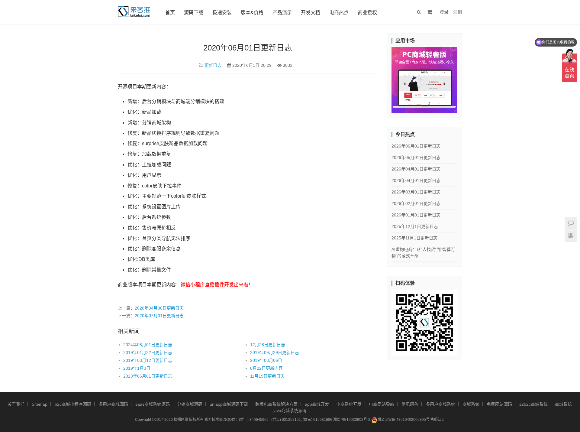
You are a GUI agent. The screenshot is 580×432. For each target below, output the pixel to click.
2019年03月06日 (266, 360)
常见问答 (409, 404)
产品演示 (282, 12)
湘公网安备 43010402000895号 (403, 419)
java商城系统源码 (290, 410)
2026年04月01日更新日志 (416, 169)
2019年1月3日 (136, 368)
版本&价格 (252, 12)
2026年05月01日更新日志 (416, 157)
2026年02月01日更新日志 (416, 203)
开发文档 (310, 12)
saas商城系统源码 (152, 404)
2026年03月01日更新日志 (416, 192)
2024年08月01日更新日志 (147, 344)
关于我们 (16, 404)
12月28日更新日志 (267, 344)
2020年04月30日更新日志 (159, 308)
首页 (170, 12)
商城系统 (470, 404)
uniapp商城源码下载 (229, 404)
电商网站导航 (381, 404)
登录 (444, 12)
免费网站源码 (499, 404)
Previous (380, 78)
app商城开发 (317, 404)
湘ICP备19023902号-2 (351, 419)
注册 (457, 12)
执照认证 (437, 419)
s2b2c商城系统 (533, 404)
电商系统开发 (349, 404)
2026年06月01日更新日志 (416, 146)
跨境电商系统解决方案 (276, 404)
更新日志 (213, 65)
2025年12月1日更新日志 (415, 226)
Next (467, 78)
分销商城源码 (189, 404)
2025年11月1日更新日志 (414, 237)
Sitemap (39, 404)
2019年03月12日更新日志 (147, 360)
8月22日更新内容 (266, 368)
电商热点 (339, 12)
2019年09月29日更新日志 (274, 352)
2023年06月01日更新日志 (147, 376)
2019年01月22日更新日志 (147, 352)
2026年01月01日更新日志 (416, 215)
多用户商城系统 (440, 404)
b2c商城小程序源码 (73, 404)
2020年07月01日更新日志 (159, 315)
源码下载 (193, 12)
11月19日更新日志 (267, 376)
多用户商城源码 (113, 404)
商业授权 (367, 12)
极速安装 (222, 12)
